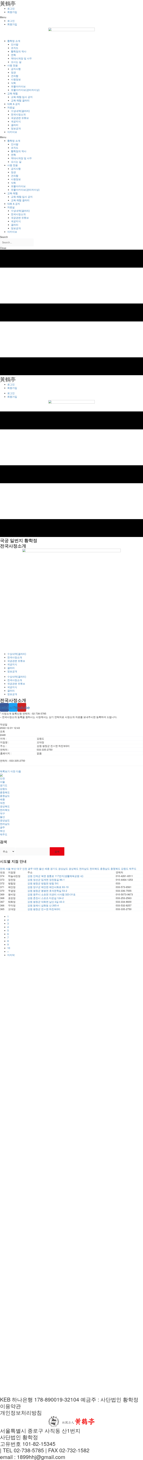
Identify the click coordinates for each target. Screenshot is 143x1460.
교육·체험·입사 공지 (22, 97)
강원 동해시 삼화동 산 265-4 (43, 905)
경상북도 (5, 806)
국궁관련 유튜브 (20, 118)
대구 (2, 813)
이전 (12, 771)
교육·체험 (12, 93)
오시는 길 (16, 62)
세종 (2, 799)
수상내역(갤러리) (20, 111)
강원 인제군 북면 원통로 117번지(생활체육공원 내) (55, 876)
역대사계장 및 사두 (21, 58)
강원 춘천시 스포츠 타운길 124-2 (46, 898)
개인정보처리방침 (21, 1412)
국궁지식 (16, 121)
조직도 (14, 48)
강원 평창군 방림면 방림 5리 (43, 883)
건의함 (14, 76)
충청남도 (5, 795)
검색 (57, 851)
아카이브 (12, 132)
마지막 (11, 955)
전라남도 (5, 824)
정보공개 (16, 128)
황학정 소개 (13, 41)
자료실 (11, 107)
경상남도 (5, 820)
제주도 (3, 834)
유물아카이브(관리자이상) (25, 90)
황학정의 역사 (18, 51)
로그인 (11, 8)
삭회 (13, 83)
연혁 (13, 55)
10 (8, 948)
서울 (2, 781)
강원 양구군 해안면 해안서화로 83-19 (48, 887)
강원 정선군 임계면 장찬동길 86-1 (46, 879)
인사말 (14, 44)
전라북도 (5, 810)
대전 (2, 802)
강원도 (3, 788)
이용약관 (10, 1406)
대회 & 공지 (13, 104)
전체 (2, 868)
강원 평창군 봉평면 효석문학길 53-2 (47, 890)
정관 (13, 72)
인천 (2, 778)
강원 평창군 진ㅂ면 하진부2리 (44, 909)
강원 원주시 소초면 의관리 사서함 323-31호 (52, 894)
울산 (2, 817)
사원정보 (16, 79)
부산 (2, 831)
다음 (18, 771)
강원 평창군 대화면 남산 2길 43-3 (46, 901)
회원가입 (12, 12)
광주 (2, 827)
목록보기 (5, 771)
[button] (71, 17)
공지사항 (16, 69)
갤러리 (14, 125)
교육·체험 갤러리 (20, 100)
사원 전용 (12, 65)
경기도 (3, 785)
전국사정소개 (18, 114)
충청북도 (5, 792)
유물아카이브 (18, 86)
